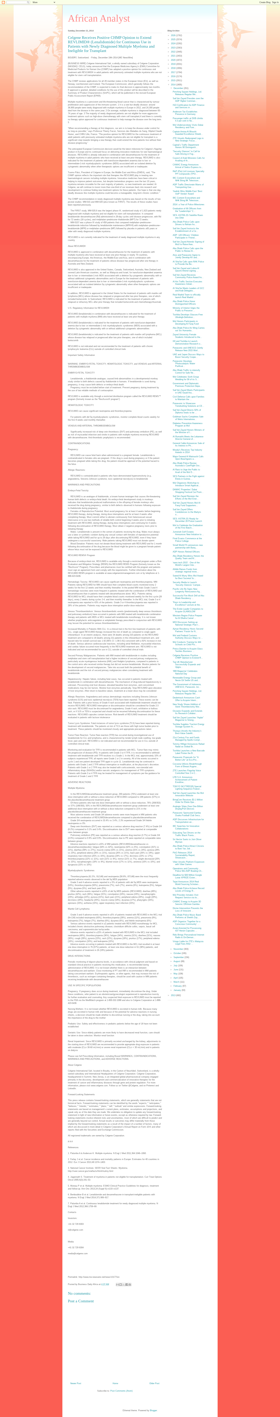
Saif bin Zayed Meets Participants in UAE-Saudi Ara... (189, 391)
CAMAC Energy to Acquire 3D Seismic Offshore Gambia (187, 902)
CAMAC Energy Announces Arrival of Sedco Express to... (188, 165)
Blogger (153, 1410)
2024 (173, 43)
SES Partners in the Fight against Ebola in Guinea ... (188, 477)
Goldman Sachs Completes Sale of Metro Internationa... (188, 417)
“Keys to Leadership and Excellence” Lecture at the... (187, 603)
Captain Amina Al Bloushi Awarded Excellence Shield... (188, 132)
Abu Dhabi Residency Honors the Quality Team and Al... (188, 557)
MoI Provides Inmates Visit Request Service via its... (186, 896)
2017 (173, 72)
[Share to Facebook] (126, 1284)
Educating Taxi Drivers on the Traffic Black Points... (186, 834)
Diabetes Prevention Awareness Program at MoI (188, 424)
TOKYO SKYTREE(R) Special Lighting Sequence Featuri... (187, 787)
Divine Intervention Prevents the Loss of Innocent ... (188, 909)
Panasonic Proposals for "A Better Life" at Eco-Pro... (185, 758)
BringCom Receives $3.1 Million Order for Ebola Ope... (188, 800)
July (176, 965)
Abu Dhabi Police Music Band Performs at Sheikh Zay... (187, 916)
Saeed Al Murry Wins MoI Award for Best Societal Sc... (188, 576)
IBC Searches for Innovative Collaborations (186, 827)
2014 (173, 84)
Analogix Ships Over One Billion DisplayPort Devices (188, 807)
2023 (173, 47)
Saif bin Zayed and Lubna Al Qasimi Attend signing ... (186, 269)
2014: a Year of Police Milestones (188, 204)
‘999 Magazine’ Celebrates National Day (185, 672)
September (179, 957)
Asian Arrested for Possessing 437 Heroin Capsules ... (187, 929)
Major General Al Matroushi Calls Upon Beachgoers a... (188, 457)
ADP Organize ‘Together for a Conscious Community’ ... (186, 922)
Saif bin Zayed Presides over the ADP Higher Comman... (188, 99)
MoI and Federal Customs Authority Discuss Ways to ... (188, 636)
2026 (173, 35)
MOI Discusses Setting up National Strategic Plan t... (186, 623)
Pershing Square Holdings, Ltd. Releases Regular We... (187, 93)
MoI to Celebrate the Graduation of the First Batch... (188, 526)
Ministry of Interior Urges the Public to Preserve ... (186, 309)
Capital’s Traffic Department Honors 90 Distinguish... (186, 146)
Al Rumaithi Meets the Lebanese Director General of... (188, 437)
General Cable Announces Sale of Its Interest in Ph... (188, 444)
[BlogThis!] (120, 1284)
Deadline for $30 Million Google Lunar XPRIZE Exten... (187, 876)
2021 (173, 56)
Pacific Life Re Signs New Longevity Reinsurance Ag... (187, 590)
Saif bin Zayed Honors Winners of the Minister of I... (188, 431)
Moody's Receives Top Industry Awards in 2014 (187, 451)
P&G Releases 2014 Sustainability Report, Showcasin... (184, 855)
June (176, 969)
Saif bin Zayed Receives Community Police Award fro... (188, 276)
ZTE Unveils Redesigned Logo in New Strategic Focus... (188, 139)
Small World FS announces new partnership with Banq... (188, 546)
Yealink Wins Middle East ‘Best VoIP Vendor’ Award (187, 192)
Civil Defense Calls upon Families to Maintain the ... (188, 398)
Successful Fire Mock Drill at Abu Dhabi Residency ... (188, 596)
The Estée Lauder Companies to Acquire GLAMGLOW (188, 610)
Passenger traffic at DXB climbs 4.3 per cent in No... (188, 119)
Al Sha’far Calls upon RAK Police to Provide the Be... (188, 262)
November (179, 949)
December (179, 88)
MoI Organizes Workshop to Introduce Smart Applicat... (186, 484)
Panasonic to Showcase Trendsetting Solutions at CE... (188, 404)
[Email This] (117, 1284)
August (177, 961)
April (176, 978)
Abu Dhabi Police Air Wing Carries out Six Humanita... (189, 329)
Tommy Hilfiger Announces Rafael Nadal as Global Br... (188, 745)
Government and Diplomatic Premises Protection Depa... (187, 384)
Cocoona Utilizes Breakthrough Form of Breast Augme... (187, 765)
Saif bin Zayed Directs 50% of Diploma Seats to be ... (187, 411)
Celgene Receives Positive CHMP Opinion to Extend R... (188, 656)
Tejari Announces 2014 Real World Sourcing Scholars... (186, 882)
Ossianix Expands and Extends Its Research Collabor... (187, 712)
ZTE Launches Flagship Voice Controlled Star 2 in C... (187, 771)
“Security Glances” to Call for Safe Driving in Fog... (186, 152)
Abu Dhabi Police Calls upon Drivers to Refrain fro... (186, 223)
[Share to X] (123, 1284)
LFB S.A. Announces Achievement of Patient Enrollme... (185, 779)
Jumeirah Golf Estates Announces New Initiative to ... (188, 533)
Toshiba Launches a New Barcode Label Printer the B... (189, 751)
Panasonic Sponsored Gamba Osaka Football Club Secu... (187, 814)
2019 (173, 64)
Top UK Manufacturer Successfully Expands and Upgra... (186, 664)
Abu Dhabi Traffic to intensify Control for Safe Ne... (186, 371)
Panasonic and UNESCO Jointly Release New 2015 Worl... (188, 349)
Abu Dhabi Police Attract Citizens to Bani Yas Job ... (188, 847)
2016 (173, 76)
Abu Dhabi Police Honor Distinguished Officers (184, 302)
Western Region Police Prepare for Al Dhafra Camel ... (187, 616)
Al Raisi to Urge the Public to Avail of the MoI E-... (186, 470)
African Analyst (99, 18)
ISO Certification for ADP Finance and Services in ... (188, 106)
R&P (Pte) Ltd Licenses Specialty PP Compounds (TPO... (188, 172)
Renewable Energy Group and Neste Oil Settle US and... (187, 679)
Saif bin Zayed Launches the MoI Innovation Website (188, 794)
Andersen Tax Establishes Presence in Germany (185, 112)
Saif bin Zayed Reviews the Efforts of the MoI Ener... (185, 497)
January (178, 990)
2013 (173, 995)
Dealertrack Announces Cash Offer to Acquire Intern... (186, 698)
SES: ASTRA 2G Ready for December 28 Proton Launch (187, 519)
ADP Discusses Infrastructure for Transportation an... (188, 820)
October (178, 953)
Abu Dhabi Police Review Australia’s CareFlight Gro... (187, 464)
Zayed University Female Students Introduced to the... (187, 335)
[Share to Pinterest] (129, 1284)
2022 (173, 52)
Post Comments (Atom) (121, 1391)
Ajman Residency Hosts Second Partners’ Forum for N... (188, 630)
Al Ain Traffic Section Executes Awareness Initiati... (187, 282)
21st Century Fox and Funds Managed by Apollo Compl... (187, 738)
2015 (173, 80)
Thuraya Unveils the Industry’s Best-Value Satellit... (187, 732)
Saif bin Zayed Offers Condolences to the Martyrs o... (187, 512)
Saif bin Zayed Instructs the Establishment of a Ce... (186, 229)
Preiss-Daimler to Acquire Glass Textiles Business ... (188, 650)
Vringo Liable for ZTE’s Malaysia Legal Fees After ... (188, 942)
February (178, 986)
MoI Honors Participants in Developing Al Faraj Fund (186, 322)
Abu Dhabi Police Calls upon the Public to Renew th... (188, 249)
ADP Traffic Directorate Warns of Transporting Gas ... (188, 185)
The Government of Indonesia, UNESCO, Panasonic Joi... (187, 685)
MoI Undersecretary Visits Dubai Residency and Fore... (188, 126)
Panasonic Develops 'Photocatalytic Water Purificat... (184, 363)
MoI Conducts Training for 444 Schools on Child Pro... (187, 643)
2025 (173, 39)
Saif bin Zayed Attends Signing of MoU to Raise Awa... (188, 243)
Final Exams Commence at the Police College (187, 539)
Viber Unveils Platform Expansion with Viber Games (188, 863)
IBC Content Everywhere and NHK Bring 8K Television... (186, 179)
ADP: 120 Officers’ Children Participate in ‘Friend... (186, 236)
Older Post (154, 1383)
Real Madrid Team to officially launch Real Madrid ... (187, 295)
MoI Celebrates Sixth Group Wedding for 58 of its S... (186, 378)
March (177, 982)
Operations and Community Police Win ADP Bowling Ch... (188, 869)
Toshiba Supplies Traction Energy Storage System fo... (188, 725)
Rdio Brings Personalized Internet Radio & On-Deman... (188, 936)
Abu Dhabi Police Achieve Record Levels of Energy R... (188, 889)
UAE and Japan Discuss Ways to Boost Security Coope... (188, 355)
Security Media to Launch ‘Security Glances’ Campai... (187, 583)
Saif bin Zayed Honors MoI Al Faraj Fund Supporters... (186, 504)
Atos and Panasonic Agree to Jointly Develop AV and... (186, 256)
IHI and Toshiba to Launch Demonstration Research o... (187, 342)
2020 (173, 60)
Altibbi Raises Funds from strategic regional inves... (186, 570)
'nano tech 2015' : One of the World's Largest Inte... (186, 563)
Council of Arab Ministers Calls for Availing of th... (189, 159)
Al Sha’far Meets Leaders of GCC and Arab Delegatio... (188, 289)
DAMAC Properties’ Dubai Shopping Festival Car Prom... (188, 490)
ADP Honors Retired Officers (186, 552)
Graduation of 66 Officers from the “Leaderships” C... (187, 209)
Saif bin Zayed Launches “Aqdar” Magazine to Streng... (188, 718)
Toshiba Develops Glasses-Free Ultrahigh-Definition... (188, 315)
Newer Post (75, 1383)
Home (115, 1383)
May (176, 973)
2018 (173, 68)
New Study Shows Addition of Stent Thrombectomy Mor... (187, 705)
